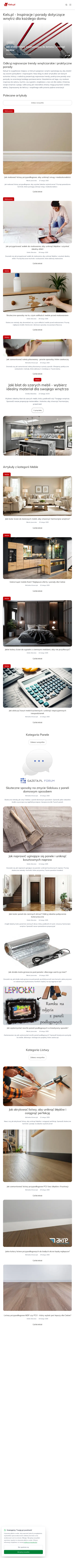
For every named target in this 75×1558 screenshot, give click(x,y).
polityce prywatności (30, 1542)
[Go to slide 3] (69, 55)
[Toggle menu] (70, 5)
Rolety (7, 337)
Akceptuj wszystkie (23, 1552)
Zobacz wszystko (37, 103)
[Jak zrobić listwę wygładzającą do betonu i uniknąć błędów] (37, 40)
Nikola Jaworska (31, 180)
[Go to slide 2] (67, 55)
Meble (7, 271)
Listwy (10, 42)
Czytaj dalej (37, 410)
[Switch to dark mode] (66, 5)
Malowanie (9, 111)
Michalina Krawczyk (12, 54)
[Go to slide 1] (65, 55)
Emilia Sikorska (31, 252)
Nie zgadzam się (23, 1547)
